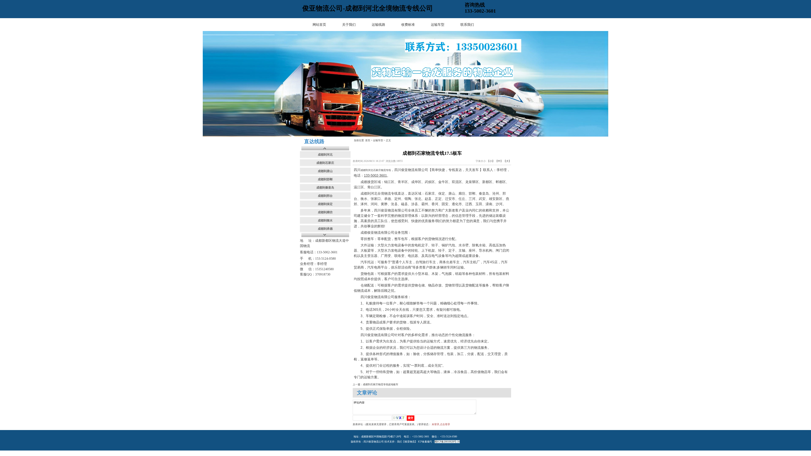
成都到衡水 (325, 220)
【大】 (507, 161)
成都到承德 (325, 228)
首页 (367, 140)
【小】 (491, 161)
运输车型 (437, 24)
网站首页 (319, 24)
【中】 (499, 161)
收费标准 (408, 24)
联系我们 (467, 24)
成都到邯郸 (325, 179)
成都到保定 (325, 204)
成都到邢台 (325, 195)
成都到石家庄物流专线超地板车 (380, 384)
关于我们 (349, 24)
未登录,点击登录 (441, 424)
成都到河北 (325, 154)
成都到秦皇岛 (325, 187)
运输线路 (378, 24)
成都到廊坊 (325, 212)
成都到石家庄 (325, 162)
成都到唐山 (325, 171)
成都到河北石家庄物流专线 (376, 170)
